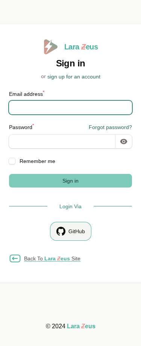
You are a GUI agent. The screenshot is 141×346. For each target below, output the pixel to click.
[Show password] (124, 141)
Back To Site (52, 258)
